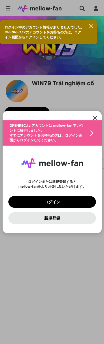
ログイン (52, 201)
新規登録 (52, 218)
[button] (52, 133)
